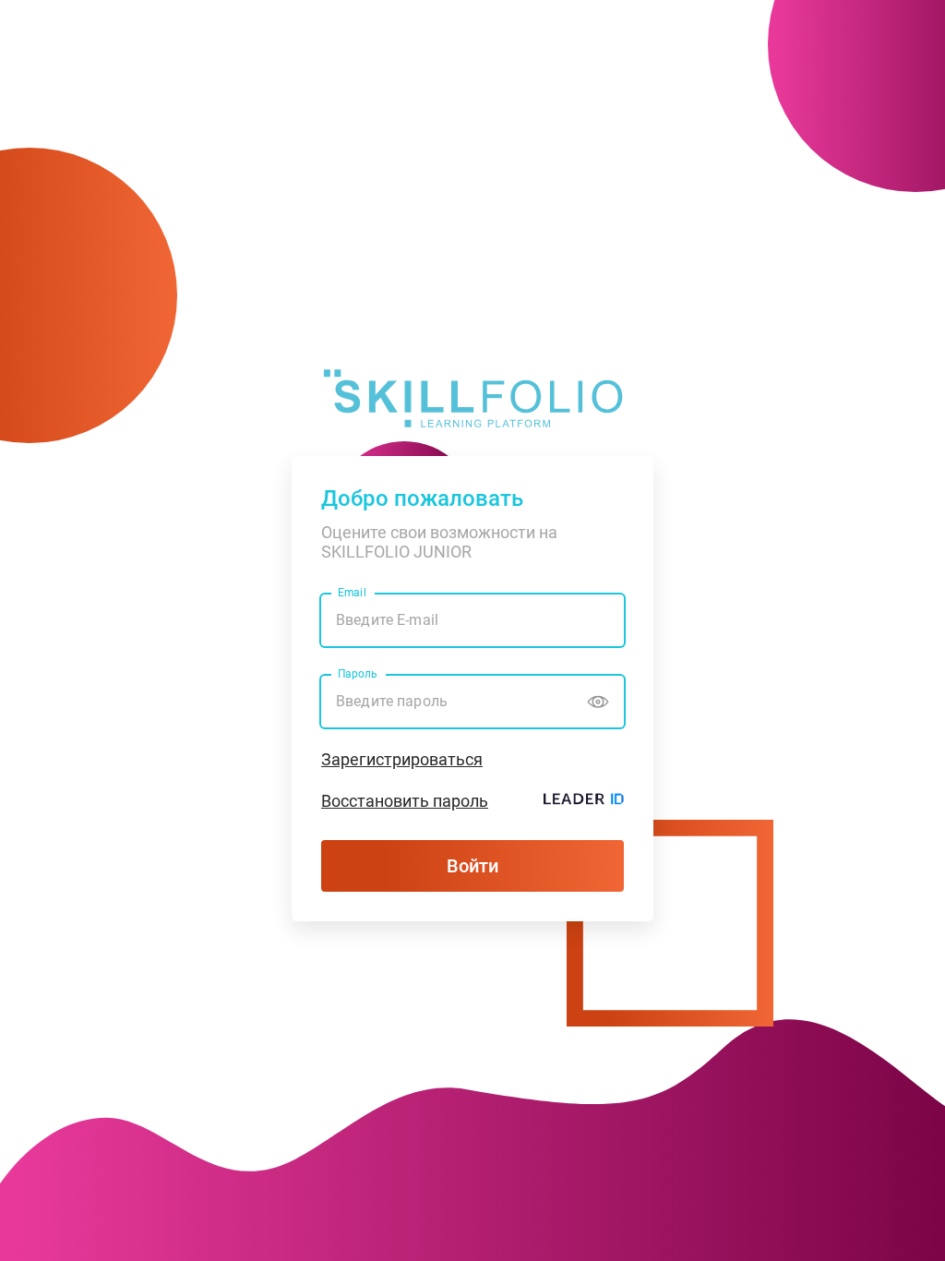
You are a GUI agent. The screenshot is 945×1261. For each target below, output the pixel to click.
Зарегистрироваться (402, 759)
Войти (472, 866)
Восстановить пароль (404, 801)
